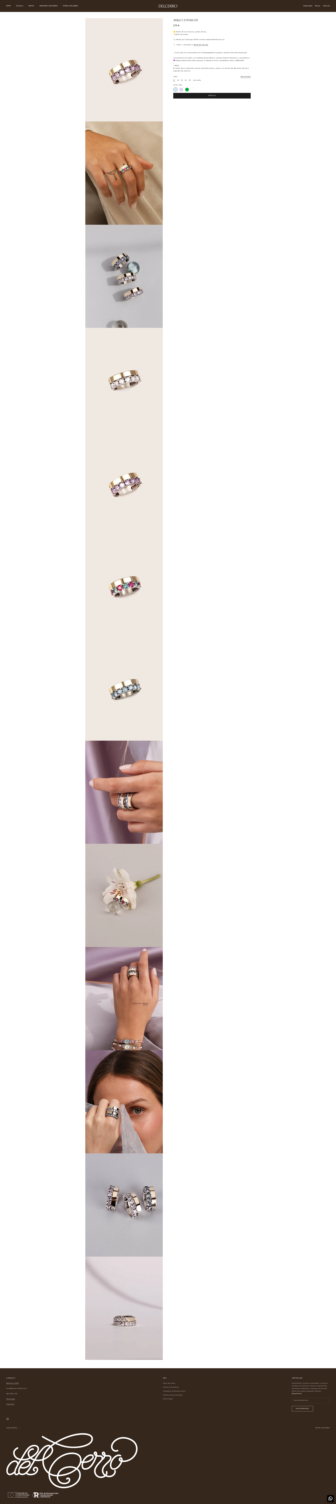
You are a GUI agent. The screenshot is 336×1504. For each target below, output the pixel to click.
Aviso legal (168, 1399)
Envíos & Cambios (171, 1387)
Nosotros (19, 6)
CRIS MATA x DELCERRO (48, 6)
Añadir (212, 96)
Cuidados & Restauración (174, 1391)
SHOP (8, 6)
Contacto (10, 1404)
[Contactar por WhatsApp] (330, 1498)
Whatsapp (10, 1399)
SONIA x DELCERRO (70, 6)
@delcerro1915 (12, 1383)
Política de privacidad (172, 1395)
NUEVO (31, 6)
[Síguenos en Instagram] (7, 1419)
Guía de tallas (245, 77)
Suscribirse (302, 1409)
